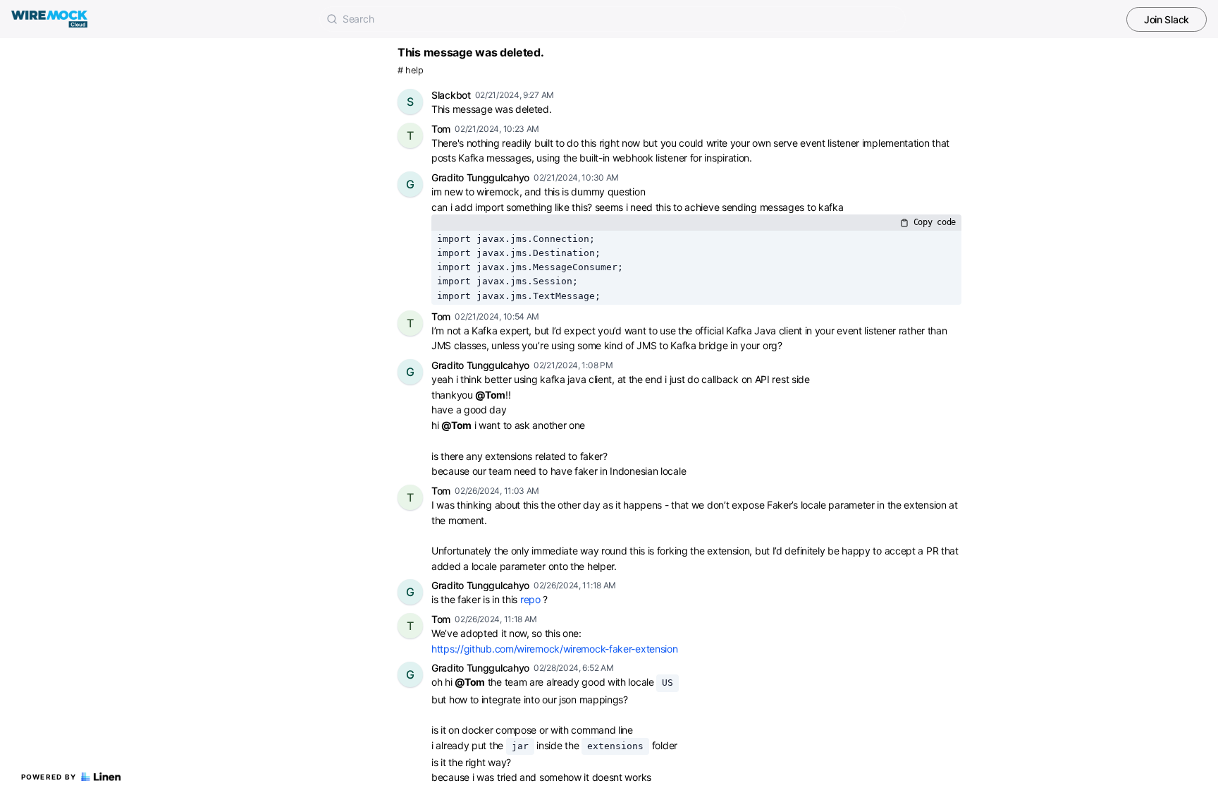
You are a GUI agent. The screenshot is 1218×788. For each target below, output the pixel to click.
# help (410, 70)
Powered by (49, 776)
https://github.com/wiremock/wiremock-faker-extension (554, 649)
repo (530, 599)
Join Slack (1166, 19)
